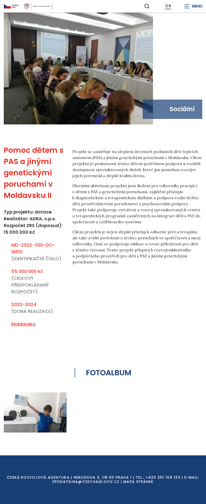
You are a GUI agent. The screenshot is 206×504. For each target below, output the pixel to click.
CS (168, 6)
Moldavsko (23, 324)
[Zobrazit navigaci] (193, 6)
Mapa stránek (138, 481)
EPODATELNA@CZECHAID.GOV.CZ (86, 481)
